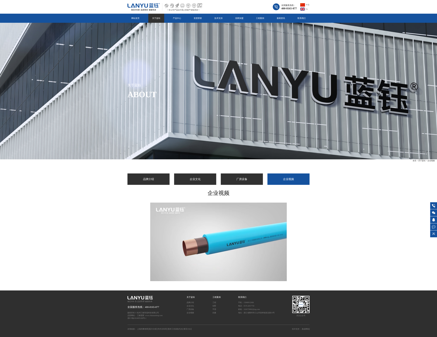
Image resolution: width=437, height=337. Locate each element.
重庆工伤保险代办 (175, 329)
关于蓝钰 (156, 18)
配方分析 (152, 329)
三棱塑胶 (140, 315)
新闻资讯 (281, 18)
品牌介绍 (148, 179)
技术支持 (218, 18)
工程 (214, 302)
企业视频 (431, 161)
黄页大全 (187, 329)
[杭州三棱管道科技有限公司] (143, 7)
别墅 (214, 306)
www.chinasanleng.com (154, 315)
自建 (214, 313)
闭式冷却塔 (162, 329)
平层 (214, 309)
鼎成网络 (305, 329)
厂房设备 (241, 179)
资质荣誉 (198, 18)
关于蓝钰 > (422, 161)
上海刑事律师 (142, 329)
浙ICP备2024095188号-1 (136, 318)
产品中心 (177, 18)
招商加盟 (239, 18)
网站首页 (135, 18)
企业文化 (195, 179)
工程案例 (260, 18)
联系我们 (301, 18)
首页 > (415, 161)
